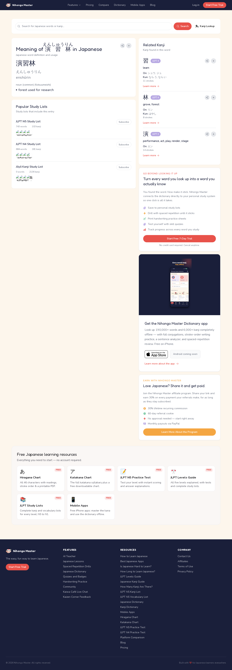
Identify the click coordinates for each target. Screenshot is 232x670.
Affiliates (183, 561)
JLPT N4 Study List (28, 144)
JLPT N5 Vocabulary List (134, 597)
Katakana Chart (129, 622)
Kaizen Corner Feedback (77, 597)
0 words (20, 171)
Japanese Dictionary (74, 571)
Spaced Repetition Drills (77, 566)
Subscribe (124, 122)
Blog (152, 5)
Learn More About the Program (179, 432)
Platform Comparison (132, 637)
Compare (104, 5)
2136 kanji (34, 171)
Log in (195, 5)
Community (69, 586)
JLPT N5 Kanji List (130, 592)
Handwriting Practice (75, 581)
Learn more (149, 86)
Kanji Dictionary (129, 607)
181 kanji (36, 149)
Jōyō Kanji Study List (29, 167)
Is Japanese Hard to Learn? (135, 566)
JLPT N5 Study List (28, 121)
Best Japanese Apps (132, 561)
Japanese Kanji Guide (132, 581)
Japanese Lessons (73, 561)
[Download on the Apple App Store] (156, 354)
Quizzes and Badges (74, 576)
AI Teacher (69, 556)
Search (185, 26)
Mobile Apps (138, 5)
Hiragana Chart (129, 617)
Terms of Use (185, 566)
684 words (21, 149)
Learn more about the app (160, 363)
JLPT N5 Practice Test (132, 627)
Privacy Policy (185, 571)
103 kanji (36, 126)
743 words (21, 126)
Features (73, 5)
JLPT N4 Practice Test (132, 632)
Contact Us (184, 556)
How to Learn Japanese (134, 556)
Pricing (90, 5)
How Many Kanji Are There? (136, 586)
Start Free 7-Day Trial (179, 238)
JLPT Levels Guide (130, 576)
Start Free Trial (214, 5)
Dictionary (120, 5)
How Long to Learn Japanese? (137, 571)
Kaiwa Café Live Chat (75, 592)
